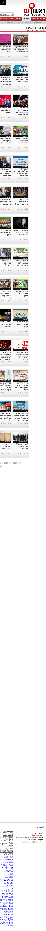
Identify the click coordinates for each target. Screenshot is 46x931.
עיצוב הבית (9, 870)
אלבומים (9, 839)
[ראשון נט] (41, 827)
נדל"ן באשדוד (8, 884)
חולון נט (10, 925)
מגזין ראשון (8, 831)
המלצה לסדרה (8, 862)
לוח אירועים (11, 22)
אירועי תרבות (38, 22)
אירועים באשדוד (7, 910)
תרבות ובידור (31, 30)
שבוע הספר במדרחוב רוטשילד (6, 263)
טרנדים (10, 850)
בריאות (3, 850)
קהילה (18, 19)
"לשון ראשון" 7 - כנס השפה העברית (21, 446)
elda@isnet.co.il (27, 842)
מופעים (28, 22)
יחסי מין (10, 875)
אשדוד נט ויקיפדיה (6, 922)
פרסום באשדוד (8, 920)
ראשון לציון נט (8, 855)
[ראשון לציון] (30, 16)
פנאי (11, 833)
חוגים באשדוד (8, 913)
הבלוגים (10, 845)
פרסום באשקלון (8, 904)
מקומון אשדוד (8, 881)
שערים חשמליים (7, 858)
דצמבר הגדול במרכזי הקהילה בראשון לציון (22, 79)
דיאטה (10, 873)
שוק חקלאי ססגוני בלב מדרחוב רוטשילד (21, 201)
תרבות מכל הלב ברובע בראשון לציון (21, 293)
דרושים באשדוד (8, 911)
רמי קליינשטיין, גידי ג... (21, 235)
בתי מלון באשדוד (7, 890)
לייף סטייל (9, 848)
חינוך (11, 844)
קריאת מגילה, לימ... (21, 265)
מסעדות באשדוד (7, 898)
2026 (19, 463)
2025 (15, 463)
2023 (6, 463)
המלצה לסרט (8, 861)
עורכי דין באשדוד (7, 916)
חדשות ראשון (8, 836)
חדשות (35, 19)
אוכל (11, 19)
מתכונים (10, 876)
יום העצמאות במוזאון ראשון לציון (22, 324)
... (27, 53)
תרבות (26, 19)
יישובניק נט (9, 891)
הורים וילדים (9, 878)
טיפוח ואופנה (8, 872)
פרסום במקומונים (7, 893)
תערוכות (21, 22)
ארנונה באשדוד (8, 914)
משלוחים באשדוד (7, 896)
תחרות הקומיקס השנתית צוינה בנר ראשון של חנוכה (20, 49)
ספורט (4, 840)
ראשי (42, 19)
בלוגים (5, 833)
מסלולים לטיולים (7, 867)
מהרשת (3, 19)
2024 (10, 463)
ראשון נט (42, 30)
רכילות (11, 840)
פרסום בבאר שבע (7, 905)
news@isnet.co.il (37, 835)
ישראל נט (9, 882)
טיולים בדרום (8, 868)
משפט (11, 837)
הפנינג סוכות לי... (22, 143)
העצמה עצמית (8, 865)
